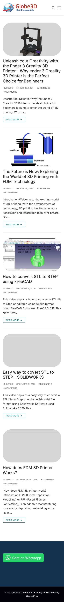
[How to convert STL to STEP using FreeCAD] (32, 254)
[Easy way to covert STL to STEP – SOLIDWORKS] (32, 350)
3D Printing (43, 188)
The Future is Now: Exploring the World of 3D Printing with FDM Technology (30, 176)
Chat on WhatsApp (26, 557)
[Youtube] (9, 576)
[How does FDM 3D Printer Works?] (32, 445)
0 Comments (10, 92)
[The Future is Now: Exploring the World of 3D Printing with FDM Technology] (32, 149)
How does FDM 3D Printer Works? (28, 470)
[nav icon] (59, 7)
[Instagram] (23, 576)
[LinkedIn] (36, 576)
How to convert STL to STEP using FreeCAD (30, 279)
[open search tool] (53, 7)
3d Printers (43, 88)
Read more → (14, 119)
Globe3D (8, 88)
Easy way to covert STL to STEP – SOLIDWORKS (28, 375)
